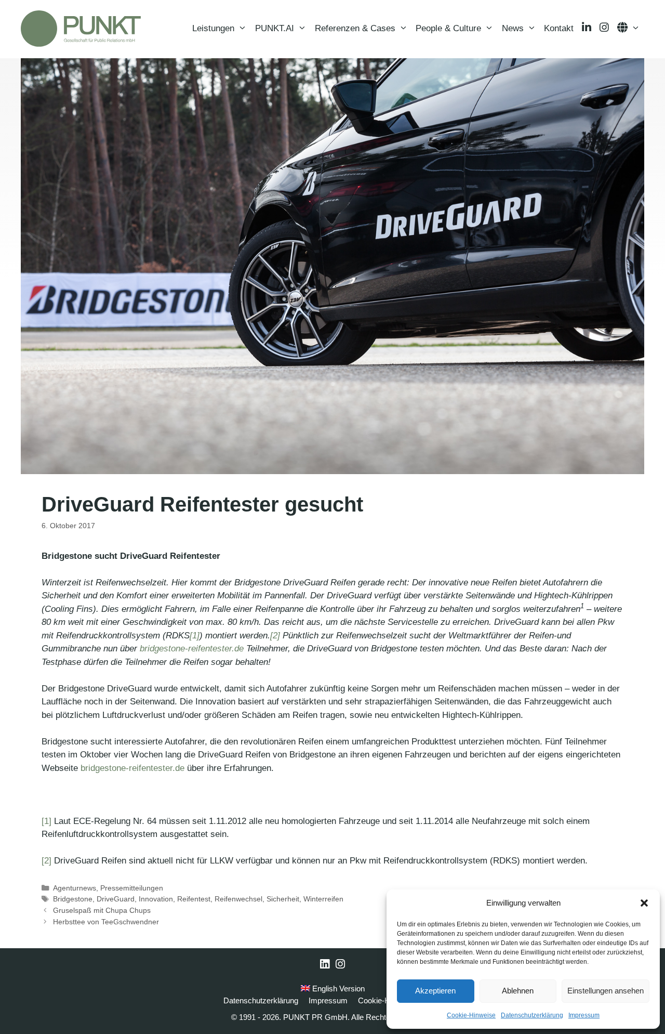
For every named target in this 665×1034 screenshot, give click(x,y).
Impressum (584, 1015)
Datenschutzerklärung (532, 1015)
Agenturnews (74, 888)
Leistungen (213, 28)
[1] (195, 635)
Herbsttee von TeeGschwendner (106, 922)
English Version (337, 988)
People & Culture (448, 28)
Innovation (156, 899)
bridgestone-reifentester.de (192, 648)
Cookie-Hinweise (471, 1015)
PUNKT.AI (274, 28)
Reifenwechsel (238, 899)
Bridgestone (72, 899)
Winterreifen (323, 899)
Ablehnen (518, 990)
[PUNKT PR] (81, 28)
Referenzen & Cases (355, 28)
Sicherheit (283, 899)
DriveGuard (116, 899)
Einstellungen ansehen (605, 990)
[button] (644, 903)
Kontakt (559, 28)
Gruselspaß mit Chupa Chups (102, 910)
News (513, 28)
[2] (275, 635)
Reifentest (193, 899)
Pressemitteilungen (131, 888)
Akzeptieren (435, 990)
